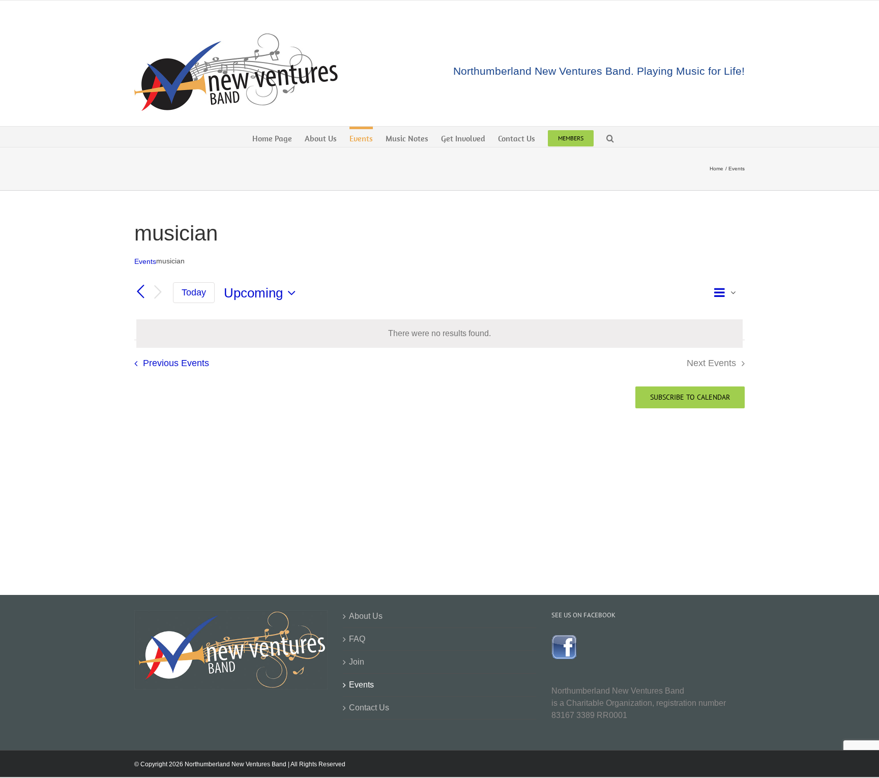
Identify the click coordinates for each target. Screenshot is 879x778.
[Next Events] (158, 293)
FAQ (357, 639)
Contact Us (369, 707)
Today (194, 292)
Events (145, 261)
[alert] (439, 333)
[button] (610, 137)
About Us (366, 616)
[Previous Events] (140, 292)
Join (356, 661)
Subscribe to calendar (690, 397)
